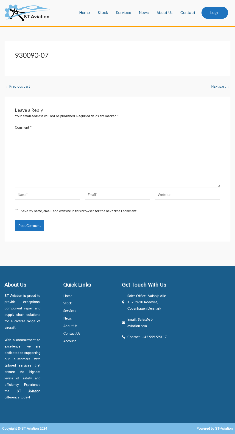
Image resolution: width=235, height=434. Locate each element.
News (144, 12)
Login (214, 12)
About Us (165, 12)
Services (123, 12)
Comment (23, 127)
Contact (187, 12)
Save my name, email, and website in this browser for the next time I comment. (79, 211)
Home (84, 12)
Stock (103, 12)
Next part (220, 86)
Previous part (17, 86)
